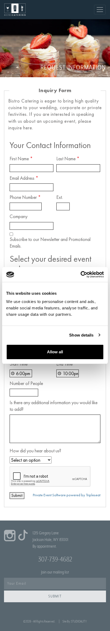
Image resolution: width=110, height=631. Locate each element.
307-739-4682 (55, 559)
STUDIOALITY (79, 621)
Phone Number (25, 197)
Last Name (68, 158)
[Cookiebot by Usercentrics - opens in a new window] (80, 274)
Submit (55, 596)
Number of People (26, 383)
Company (19, 216)
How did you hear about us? (35, 451)
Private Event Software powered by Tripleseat (66, 495)
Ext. (59, 197)
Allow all (55, 352)
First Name (21, 158)
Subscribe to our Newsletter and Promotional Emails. (50, 242)
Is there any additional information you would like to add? (53, 405)
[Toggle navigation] (100, 9)
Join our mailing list (55, 572)
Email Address (24, 178)
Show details (81, 335)
